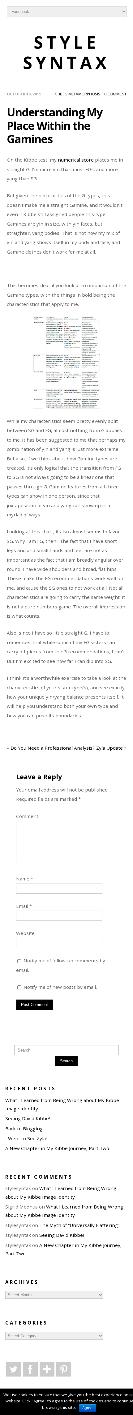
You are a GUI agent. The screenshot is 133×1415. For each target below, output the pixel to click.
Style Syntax (66, 52)
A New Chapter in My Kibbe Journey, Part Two (57, 1148)
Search (66, 1061)
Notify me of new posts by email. (60, 987)
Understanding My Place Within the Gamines (55, 125)
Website (25, 933)
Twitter (13, 1369)
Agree (87, 1408)
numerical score (76, 160)
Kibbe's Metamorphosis (77, 94)
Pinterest (63, 1369)
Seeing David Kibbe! (27, 1118)
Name (24, 879)
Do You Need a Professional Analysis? (53, 748)
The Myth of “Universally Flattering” (79, 1225)
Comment (27, 816)
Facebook (30, 1369)
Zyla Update (109, 748)
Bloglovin (47, 1369)
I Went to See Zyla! (26, 1138)
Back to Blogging (24, 1128)
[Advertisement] (70, 271)
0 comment (115, 94)
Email (24, 906)
